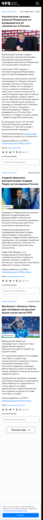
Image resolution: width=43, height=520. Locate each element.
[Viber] (16, 152)
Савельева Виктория (16, 276)
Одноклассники (10, 143)
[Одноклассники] (6, 152)
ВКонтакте (25, 143)
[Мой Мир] (23, 152)
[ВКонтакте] (3, 152)
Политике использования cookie (16, 511)
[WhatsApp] (20, 152)
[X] (13, 152)
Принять (20, 515)
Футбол (14, 12)
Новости (5, 12)
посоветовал (30, 134)
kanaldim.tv (8, 207)
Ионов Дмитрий (14, 148)
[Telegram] (10, 152)
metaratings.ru (9, 335)
